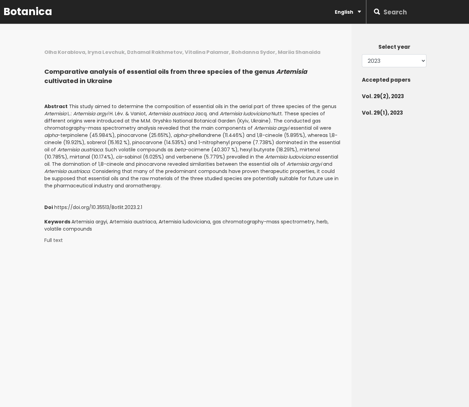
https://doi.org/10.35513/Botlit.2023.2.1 (98, 207)
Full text (53, 240)
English (344, 12)
